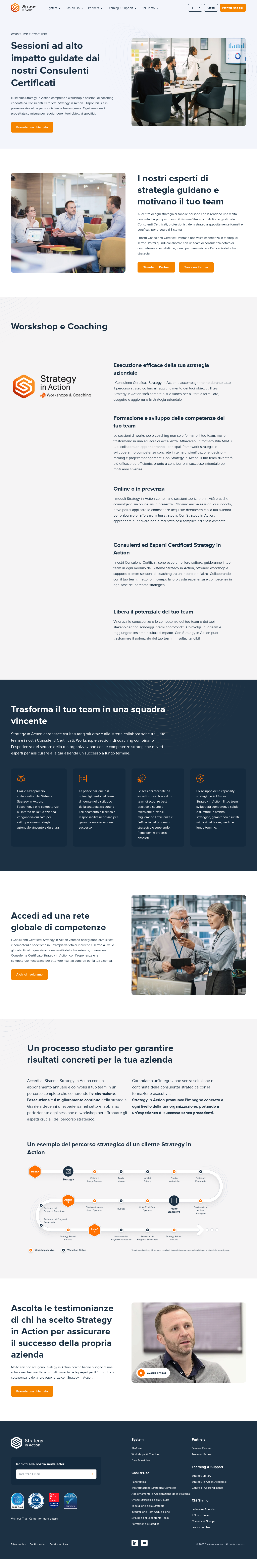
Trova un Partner (202, 1454)
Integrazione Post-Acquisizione (151, 1512)
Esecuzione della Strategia (148, 1506)
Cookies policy (38, 1544)
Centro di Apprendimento (207, 1488)
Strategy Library (201, 1476)
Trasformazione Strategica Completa (154, 1488)
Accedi (211, 7)
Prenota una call (233, 7)
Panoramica (139, 1482)
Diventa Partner (201, 1448)
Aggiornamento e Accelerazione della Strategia (161, 1494)
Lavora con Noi (201, 1527)
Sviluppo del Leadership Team (150, 1518)
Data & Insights (141, 1460)
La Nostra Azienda (203, 1509)
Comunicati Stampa (203, 1521)
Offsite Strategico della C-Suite (150, 1500)
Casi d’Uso (72, 8)
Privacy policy (18, 1544)
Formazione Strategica (145, 1524)
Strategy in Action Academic (209, 1482)
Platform (137, 1448)
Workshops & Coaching (146, 1454)
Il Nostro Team (200, 1515)
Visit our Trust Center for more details (34, 1518)
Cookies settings (59, 1544)
